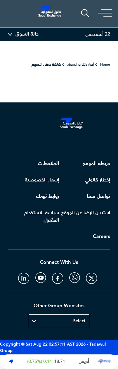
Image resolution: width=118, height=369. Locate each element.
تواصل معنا (98, 196)
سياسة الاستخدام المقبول (41, 216)
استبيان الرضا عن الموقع (85, 213)
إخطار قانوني (97, 180)
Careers (101, 236)
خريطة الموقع (96, 163)
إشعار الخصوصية (42, 180)
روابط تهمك (47, 196)
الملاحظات (48, 163)
